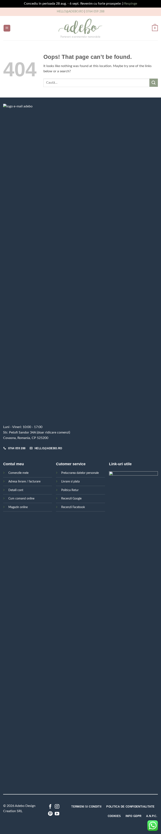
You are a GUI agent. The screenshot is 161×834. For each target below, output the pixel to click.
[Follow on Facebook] (50, 806)
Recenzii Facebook (73, 507)
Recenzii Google (71, 498)
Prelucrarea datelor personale (80, 472)
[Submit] (153, 83)
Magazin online (18, 507)
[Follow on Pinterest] (50, 814)
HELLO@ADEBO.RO (70, 11)
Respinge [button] (130, 3)
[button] (7, 28)
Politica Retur (70, 490)
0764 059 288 (95, 11)
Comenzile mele (18, 472)
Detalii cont (15, 490)
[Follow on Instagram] (57, 806)
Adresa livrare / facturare (24, 481)
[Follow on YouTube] (57, 814)
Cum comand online (21, 498)
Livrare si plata (70, 481)
